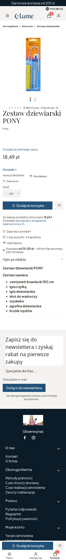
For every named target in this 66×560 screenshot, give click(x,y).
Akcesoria (27, 26)
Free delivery (40, 176)
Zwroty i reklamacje (20, 492)
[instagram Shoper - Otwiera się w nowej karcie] (33, 437)
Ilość (6, 187)
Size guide (8, 169)
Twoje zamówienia (19, 536)
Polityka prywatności (21, 519)
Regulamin (13, 514)
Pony (6, 128)
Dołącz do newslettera (24, 388)
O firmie (11, 461)
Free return (12, 181)
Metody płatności (18, 478)
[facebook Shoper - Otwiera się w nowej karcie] (25, 437)
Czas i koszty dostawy (22, 483)
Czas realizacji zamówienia (25, 487)
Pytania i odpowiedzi (21, 509)
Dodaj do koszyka (30, 205)
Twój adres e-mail (15, 379)
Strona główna (10, 26)
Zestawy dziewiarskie (48, 26)
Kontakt (11, 456)
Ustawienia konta (18, 540)
